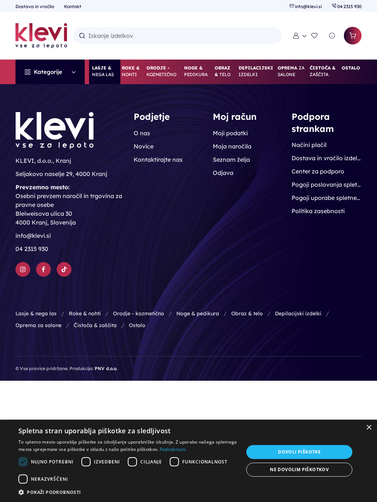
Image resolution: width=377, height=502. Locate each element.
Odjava (223, 172)
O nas (142, 133)
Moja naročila (232, 146)
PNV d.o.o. (106, 368)
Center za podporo (318, 171)
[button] (300, 35)
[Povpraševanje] (332, 35)
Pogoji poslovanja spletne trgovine (327, 184)
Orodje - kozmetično (138, 313)
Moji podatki (230, 133)
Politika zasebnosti (318, 211)
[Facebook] (43, 269)
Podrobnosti (173, 449)
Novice (144, 146)
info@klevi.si (308, 6)
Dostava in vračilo (35, 6)
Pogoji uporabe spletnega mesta (327, 197)
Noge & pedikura (197, 313)
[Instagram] (22, 269)
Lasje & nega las (36, 313)
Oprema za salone (38, 325)
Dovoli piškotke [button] (299, 452)
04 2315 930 (349, 6)
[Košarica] (353, 35)
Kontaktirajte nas (158, 159)
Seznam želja (231, 159)
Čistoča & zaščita (95, 325)
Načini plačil (309, 144)
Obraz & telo (247, 313)
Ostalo (137, 325)
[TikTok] (64, 269)
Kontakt (72, 6)
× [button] (368, 427)
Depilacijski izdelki (298, 313)
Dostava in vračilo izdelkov (327, 158)
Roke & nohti (85, 313)
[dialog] (188, 461)
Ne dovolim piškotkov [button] (299, 469)
